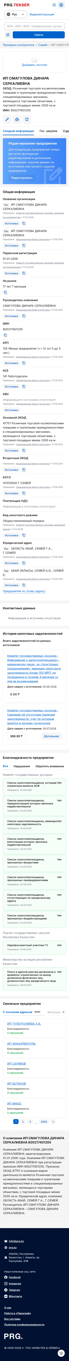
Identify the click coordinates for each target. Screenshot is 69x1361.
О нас (7, 1307)
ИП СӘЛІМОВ (16, 1063)
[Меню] (61, 1353)
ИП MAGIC (14, 1103)
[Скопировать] (24, 223)
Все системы (12, 1318)
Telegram (14, 1289)
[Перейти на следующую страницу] (53, 1121)
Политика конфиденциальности (24, 1324)
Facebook (15, 1277)
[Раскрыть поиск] (7, 34)
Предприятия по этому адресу (24, 591)
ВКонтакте (15, 1296)
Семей (42, 45)
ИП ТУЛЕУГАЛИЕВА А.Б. (24, 1023)
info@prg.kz (16, 1241)
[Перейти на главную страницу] (16, 5)
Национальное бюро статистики (33, 239)
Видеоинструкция (42, 14)
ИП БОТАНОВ (16, 1083)
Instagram (15, 1283)
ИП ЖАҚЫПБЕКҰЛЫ (21, 1043)
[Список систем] (54, 4)
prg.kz (13, 1247)
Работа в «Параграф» (17, 1313)
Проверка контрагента (18, 45)
